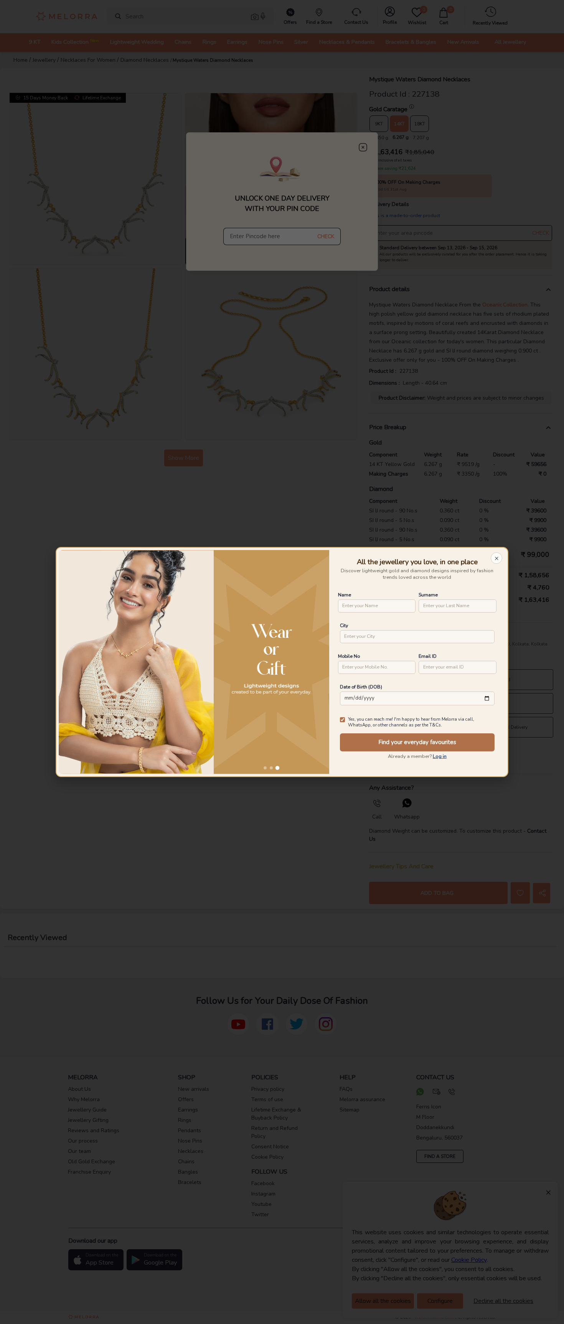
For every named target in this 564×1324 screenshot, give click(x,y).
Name (344, 594)
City (344, 625)
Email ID (428, 656)
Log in (440, 756)
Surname (428, 594)
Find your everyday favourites (417, 742)
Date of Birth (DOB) (361, 686)
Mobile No (349, 656)
